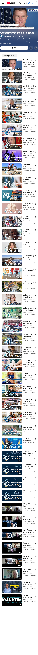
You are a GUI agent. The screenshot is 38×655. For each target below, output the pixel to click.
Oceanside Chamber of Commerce (13, 36)
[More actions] (35, 60)
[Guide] (3, 3)
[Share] (36, 48)
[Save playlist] (31, 48)
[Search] (20, 3)
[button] (19, 18)
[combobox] (9, 55)
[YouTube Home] (11, 3)
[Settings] (24, 3)
